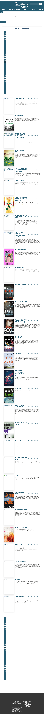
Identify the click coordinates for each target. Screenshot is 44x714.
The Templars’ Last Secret (20, 406)
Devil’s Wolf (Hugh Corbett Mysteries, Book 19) (20, 373)
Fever (17, 475)
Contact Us (17, 701)
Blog (25, 9)
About (33, 9)
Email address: (2, 16)
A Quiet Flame (19, 440)
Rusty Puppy (19, 180)
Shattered (18, 388)
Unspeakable (19, 596)
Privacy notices (27, 702)
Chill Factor (19, 98)
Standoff (18, 579)
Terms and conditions (27, 704)
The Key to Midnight (18, 337)
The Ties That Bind (21, 302)
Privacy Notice (36, 19)
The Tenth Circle (21, 527)
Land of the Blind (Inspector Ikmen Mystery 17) (21, 169)
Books (11, 9)
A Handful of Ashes (19, 493)
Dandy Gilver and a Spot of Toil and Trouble (21, 198)
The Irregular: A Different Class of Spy (21, 216)
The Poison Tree (20, 250)
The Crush (18, 544)
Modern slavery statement (16, 706)
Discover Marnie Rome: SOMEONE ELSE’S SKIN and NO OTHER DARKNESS (21, 135)
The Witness (19, 116)
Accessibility (16, 702)
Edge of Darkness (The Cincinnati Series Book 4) (21, 320)
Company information (27, 701)
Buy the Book (30, 98)
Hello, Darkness (20, 562)
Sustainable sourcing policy (17, 707)
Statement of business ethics (16, 705)
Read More (36, 98)
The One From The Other (21, 458)
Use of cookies (27, 703)
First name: (2, 15)
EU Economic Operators (17, 708)
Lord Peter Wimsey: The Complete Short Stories (20, 235)
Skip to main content (3, 0)
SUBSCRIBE (3, 22)
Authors (18, 9)
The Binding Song (21, 510)
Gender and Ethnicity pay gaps (16, 704)
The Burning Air (20, 284)
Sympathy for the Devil (21, 151)
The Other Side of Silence (21, 423)
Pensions (27, 705)
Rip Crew (18, 353)
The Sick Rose (19, 267)
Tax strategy (27, 706)
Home (3, 9)
